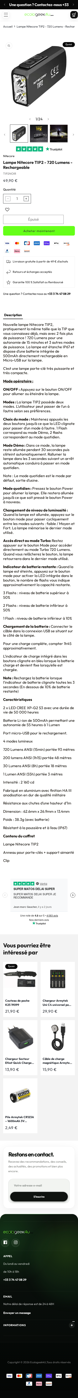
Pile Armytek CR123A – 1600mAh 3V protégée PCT (19, 1119)
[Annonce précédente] (4, 4)
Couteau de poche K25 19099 (17, 1003)
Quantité (9, 189)
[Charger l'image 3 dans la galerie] (59, 133)
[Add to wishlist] (7, 210)
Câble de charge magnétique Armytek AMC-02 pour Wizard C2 (57, 1061)
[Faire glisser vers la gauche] (30, 119)
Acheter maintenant (39, 231)
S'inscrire (39, 1196)
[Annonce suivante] (73, 4)
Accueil (7, 26)
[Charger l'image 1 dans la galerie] (19, 133)
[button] (6, 14)
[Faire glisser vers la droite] (48, 119)
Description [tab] (13, 315)
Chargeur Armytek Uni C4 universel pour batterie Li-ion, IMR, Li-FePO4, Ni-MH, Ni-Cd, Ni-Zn (57, 1003)
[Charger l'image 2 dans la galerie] (39, 133)
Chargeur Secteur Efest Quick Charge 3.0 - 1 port (18, 1061)
